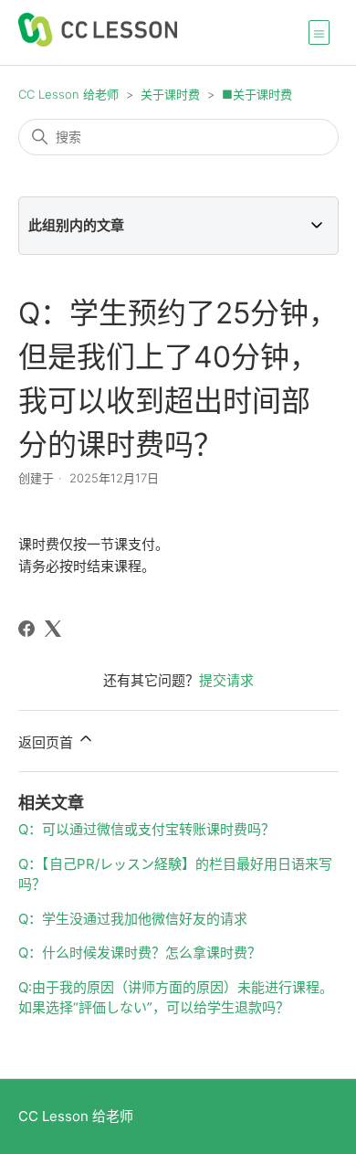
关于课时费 (170, 94)
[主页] (97, 41)
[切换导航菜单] (319, 32)
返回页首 (47, 742)
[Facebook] (26, 628)
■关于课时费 (257, 94)
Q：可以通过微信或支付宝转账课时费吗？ (146, 829)
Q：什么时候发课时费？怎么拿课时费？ (139, 952)
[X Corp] (53, 628)
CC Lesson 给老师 (68, 94)
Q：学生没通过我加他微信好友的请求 (132, 918)
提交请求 (226, 680)
